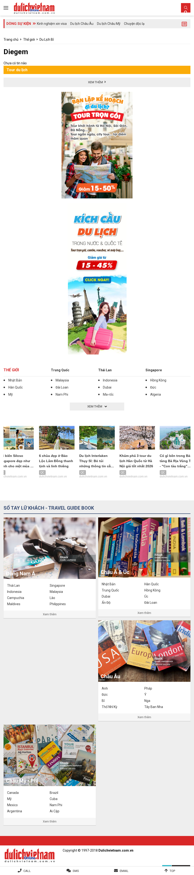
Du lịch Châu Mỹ (108, 24)
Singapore (154, 370)
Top (172, 871)
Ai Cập (54, 811)
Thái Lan (105, 370)
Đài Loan (62, 387)
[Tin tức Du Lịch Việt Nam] (30, 855)
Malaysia (62, 380)
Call (27, 871)
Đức (153, 387)
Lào (52, 598)
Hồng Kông (158, 380)
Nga (147, 701)
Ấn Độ (106, 602)
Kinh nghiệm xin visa (52, 24)
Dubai (107, 387)
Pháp (148, 688)
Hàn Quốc (15, 387)
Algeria (155, 394)
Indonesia (110, 380)
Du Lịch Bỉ (47, 39)
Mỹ (10, 394)
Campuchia (15, 598)
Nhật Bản (15, 380)
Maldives (13, 604)
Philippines (58, 604)
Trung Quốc (60, 370)
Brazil (54, 793)
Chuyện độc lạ (134, 24)
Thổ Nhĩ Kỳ (109, 707)
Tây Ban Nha (153, 707)
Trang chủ (11, 39)
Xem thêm (50, 614)
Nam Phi (62, 394)
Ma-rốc (108, 394)
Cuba (53, 799)
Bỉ (103, 701)
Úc (146, 596)
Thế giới (29, 39)
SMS (76, 871)
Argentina (14, 811)
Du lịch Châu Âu (81, 24)
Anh (105, 688)
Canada (13, 793)
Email (124, 871)
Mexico (12, 805)
